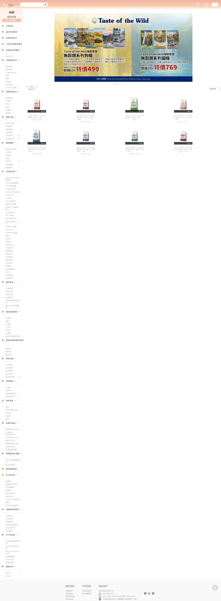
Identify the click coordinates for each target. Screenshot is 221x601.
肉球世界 (9, 278)
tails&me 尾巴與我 (12, 547)
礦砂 (7, 321)
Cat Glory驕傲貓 (12, 183)
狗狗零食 (10, 401)
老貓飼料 (9, 132)
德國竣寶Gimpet (12, 443)
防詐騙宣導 (86, 593)
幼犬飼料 (9, 365)
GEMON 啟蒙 (11, 204)
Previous (60, 49)
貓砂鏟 (8, 351)
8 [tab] (134, 84)
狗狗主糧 (10, 358)
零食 (7, 76)
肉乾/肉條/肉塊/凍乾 (13, 301)
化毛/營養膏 (10, 465)
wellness (9, 230)
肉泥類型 (9, 297)
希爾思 (8, 266)
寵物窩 (8, 490)
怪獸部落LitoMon (12, 429)
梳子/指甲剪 (10, 528)
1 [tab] (109, 84)
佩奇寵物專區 (11, 469)
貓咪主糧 (10, 117)
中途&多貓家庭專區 (14, 44)
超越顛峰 (9, 275)
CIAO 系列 (10, 195)
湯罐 (7, 158)
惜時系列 (9, 254)
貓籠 (7, 502)
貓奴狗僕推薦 (11, 32)
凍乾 (7, 407)
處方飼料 (9, 135)
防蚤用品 (9, 516)
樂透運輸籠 (10, 556)
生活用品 (9, 85)
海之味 (8, 239)
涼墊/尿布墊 (10, 493)
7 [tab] (130, 84)
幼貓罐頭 (9, 165)
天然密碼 (9, 257)
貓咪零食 (10, 282)
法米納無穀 (10, 269)
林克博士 (9, 263)
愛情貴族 (9, 260)
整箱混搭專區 (11, 149)
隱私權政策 (70, 596)
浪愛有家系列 (11, 38)
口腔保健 (9, 519)
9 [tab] (137, 84)
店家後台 (69, 593)
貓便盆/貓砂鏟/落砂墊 (14, 340)
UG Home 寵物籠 (13, 499)
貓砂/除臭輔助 (12, 312)
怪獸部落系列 (11, 92)
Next (197, 49)
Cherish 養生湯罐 (13, 192)
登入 (215, 4)
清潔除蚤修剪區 (12, 509)
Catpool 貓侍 (11, 189)
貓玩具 (8, 573)
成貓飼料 (9, 129)
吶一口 (8, 272)
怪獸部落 (9, 251)
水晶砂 (8, 333)
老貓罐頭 (9, 167)
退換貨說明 (86, 590)
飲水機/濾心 (10, 487)
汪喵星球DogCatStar (10, 433)
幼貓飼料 (9, 126)
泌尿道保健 (10, 446)
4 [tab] (120, 84)
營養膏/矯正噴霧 (13, 453)
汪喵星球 (9, 248)
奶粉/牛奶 (9, 56)
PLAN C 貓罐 (11, 226)
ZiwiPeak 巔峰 (11, 233)
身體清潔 (9, 522)
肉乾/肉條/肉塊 (11, 410)
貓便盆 (8, 348)
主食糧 (8, 101)
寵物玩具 (10, 566)
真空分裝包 (10, 123)
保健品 (8, 82)
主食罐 (8, 152)
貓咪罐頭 (9, 66)
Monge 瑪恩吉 (10, 222)
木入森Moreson (12, 437)
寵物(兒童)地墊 (12, 505)
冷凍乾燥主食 (11, 73)
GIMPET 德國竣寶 (12, 208)
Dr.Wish (9, 198)
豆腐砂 (8, 318)
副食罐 (8, 155)
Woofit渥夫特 (11, 218)
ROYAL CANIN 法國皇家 (13, 179)
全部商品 (9, 26)
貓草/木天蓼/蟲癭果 (12, 307)
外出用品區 (11, 535)
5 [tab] (123, 84)
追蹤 (12, 20)
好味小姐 (9, 245)
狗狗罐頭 (9, 69)
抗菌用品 (9, 531)
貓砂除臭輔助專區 (13, 336)
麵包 (7, 419)
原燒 (7, 236)
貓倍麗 (8, 242)
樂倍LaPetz (10, 440)
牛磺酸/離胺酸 (11, 450)
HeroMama (10, 212)
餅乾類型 (9, 294)
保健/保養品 (11, 423)
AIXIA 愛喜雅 (11, 186)
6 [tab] (127, 84)
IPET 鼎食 (10, 215)
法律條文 (69, 590)
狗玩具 (8, 576)
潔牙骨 (8, 413)
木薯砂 (8, 324)
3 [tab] (116, 84)
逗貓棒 (8, 113)
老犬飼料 (9, 371)
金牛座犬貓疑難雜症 (13, 461)
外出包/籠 (9, 559)
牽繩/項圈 (9, 562)
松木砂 (8, 330)
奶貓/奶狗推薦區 (13, 50)
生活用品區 (11, 475)
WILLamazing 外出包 (12, 552)
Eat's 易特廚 (11, 201)
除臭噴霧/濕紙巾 (12, 525)
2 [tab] (113, 84)
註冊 (206, 4)
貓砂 (7, 78)
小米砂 (8, 327)
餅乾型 (8, 416)
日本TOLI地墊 (11, 88)
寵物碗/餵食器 (11, 484)
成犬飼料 (9, 368)
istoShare (69, 599)
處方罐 (8, 161)
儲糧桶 (8, 481)
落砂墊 (8, 355)
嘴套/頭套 (9, 496)
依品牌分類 (10, 139)
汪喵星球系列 (11, 60)
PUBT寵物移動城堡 (13, 542)
